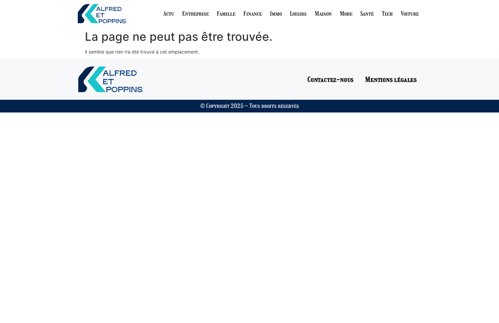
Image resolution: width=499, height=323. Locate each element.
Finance (252, 13)
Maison (323, 13)
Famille (226, 13)
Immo (276, 13)
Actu (168, 13)
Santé (367, 13)
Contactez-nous (331, 79)
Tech (387, 13)
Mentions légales (391, 79)
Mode (346, 13)
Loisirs (298, 13)
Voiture (410, 13)
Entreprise (195, 13)
